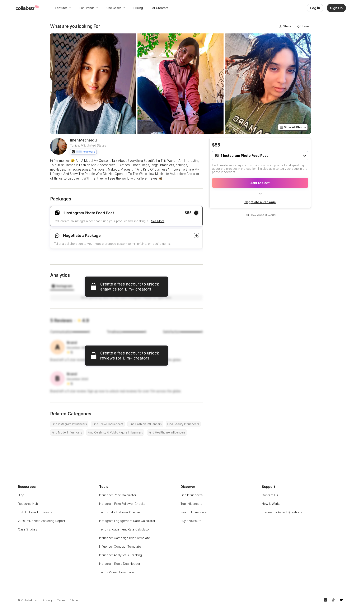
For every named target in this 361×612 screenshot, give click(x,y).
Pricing (138, 8)
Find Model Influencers (67, 432)
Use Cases (114, 8)
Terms (61, 600)
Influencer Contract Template (120, 546)
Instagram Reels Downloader (119, 563)
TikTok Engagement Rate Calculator (124, 529)
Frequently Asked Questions (282, 512)
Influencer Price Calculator (117, 495)
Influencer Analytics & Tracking (120, 555)
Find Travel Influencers (108, 424)
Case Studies (27, 529)
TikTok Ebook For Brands (35, 512)
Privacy (47, 600)
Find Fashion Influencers (145, 424)
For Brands (87, 8)
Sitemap (75, 600)
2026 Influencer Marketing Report (41, 521)
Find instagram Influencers (69, 424)
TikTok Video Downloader (117, 572)
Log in (315, 8)
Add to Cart (260, 183)
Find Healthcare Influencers (167, 432)
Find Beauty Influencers (183, 424)
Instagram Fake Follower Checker (122, 503)
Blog (21, 495)
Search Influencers (193, 512)
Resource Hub (28, 503)
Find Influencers (191, 495)
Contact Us (270, 495)
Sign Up (336, 8)
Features (61, 8)
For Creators (159, 8)
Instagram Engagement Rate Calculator (127, 521)
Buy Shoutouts (190, 521)
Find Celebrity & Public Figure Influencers (115, 432)
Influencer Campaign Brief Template (124, 538)
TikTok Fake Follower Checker (120, 512)
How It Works (271, 503)
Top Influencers (191, 503)
